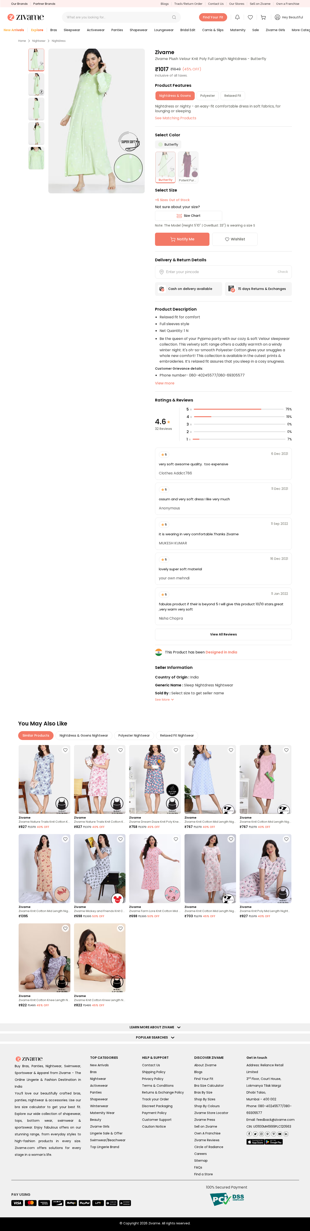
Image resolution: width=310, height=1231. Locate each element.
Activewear (99, 1085)
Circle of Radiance (208, 1147)
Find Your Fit (203, 1079)
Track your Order (155, 1099)
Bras (93, 1072)
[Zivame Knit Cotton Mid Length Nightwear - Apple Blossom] (44, 868)
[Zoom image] (96, 121)
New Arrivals (99, 1065)
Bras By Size (203, 1092)
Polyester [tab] (207, 95)
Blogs (165, 3)
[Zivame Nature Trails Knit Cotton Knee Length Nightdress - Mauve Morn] (100, 779)
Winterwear (99, 1106)
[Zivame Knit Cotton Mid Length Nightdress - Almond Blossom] (265, 779)
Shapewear (99, 1099)
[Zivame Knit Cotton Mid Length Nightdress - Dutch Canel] (210, 779)
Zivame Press (204, 1119)
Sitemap (201, 1160)
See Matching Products (175, 118)
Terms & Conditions (158, 1085)
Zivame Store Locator (211, 1113)
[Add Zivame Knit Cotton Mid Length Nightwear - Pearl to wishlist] (231, 839)
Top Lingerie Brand (104, 1147)
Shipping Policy (153, 1072)
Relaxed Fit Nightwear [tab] (177, 735)
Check (283, 271)
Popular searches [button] (153, 1037)
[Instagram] (261, 1133)
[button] (174, 17)
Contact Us (216, 3)
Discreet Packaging (157, 1106)
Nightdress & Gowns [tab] (175, 95)
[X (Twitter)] (255, 1133)
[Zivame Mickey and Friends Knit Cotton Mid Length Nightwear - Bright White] (100, 868)
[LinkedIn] (285, 1133)
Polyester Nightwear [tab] (134, 735)
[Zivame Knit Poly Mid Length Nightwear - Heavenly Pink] (265, 868)
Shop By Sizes (204, 1099)
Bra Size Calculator (209, 1085)
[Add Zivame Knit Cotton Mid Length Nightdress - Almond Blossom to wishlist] (286, 750)
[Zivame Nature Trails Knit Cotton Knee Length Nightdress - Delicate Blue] (44, 779)
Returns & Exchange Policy (163, 1092)
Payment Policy (154, 1113)
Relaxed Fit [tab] (232, 95)
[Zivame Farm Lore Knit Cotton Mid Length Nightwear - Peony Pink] (155, 868)
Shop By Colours (207, 1106)
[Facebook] (249, 1133)
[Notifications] (237, 17)
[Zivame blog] (273, 1133)
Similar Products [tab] (35, 735)
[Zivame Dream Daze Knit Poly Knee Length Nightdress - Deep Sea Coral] (155, 779)
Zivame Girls (99, 1126)
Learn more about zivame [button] (153, 1027)
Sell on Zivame (260, 3)
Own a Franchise (287, 3)
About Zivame (205, 1065)
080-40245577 (270, 1106)
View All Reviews (223, 634)
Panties (96, 1092)
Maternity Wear (102, 1113)
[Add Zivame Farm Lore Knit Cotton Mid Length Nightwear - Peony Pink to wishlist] (176, 839)
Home (22, 40)
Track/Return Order (188, 3)
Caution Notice (154, 1126)
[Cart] (264, 17)
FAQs (198, 1167)
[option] (36, 60)
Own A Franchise (207, 1133)
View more (164, 383)
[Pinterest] (267, 1133)
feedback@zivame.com (275, 1119)
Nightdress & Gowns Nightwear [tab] (84, 735)
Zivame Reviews (206, 1140)
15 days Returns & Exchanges (262, 289)
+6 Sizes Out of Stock (172, 200)
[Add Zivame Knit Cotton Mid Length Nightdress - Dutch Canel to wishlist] (231, 750)
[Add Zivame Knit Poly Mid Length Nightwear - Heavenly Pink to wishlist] (286, 839)
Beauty (95, 1119)
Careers (200, 1153)
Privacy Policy (152, 1079)
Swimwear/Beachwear (107, 1140)
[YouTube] (279, 1133)
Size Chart (192, 215)
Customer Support (157, 1119)
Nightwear (38, 40)
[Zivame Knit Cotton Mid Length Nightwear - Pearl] (210, 868)
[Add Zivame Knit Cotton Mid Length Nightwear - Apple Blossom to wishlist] (65, 839)
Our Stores (236, 3)
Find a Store (203, 1174)
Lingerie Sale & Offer (106, 1133)
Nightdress (59, 40)
